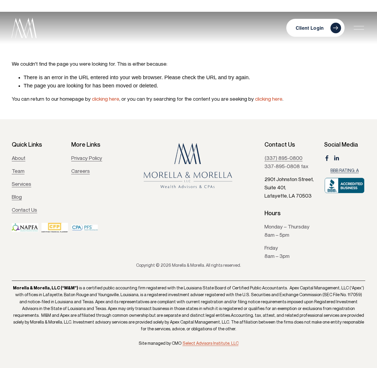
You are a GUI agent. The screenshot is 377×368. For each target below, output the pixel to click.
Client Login (310, 27)
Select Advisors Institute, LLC (211, 343)
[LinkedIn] (336, 158)
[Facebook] (327, 158)
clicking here (105, 99)
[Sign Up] (235, 221)
